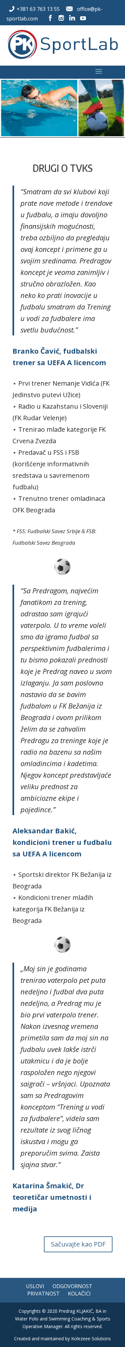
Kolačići (79, 1293)
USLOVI (35, 1286)
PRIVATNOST (43, 1293)
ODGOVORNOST (72, 1286)
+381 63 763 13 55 (38, 8)
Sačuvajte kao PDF (78, 1244)
